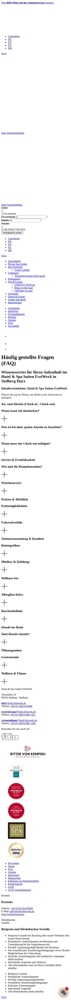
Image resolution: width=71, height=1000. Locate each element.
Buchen (12, 317)
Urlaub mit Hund (17, 299)
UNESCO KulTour (25, 284)
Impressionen (15, 302)
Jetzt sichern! (27, 2)
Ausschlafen (14, 261)
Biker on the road (24, 287)
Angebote (13, 293)
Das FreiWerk (15, 267)
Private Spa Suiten (17, 264)
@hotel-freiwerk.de (13, 703)
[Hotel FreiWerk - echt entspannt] (26, 30)
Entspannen (14, 278)
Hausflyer (13, 311)
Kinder (5, 220)
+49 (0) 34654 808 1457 (23, 714)
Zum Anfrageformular (12, 914)
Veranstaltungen (16, 314)
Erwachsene (8, 216)
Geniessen (13, 273)
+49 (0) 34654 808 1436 (23, 723)
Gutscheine (14, 36)
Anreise (12, 320)
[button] (35, 415)
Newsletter (13, 326)
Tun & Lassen (15, 281)
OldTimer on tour (24, 290)
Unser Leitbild (22, 270)
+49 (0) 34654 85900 (21, 706)
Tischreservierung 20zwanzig (30, 275)
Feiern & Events (16, 296)
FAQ (10, 323)
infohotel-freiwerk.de (22, 911)
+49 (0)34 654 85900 (22, 908)
